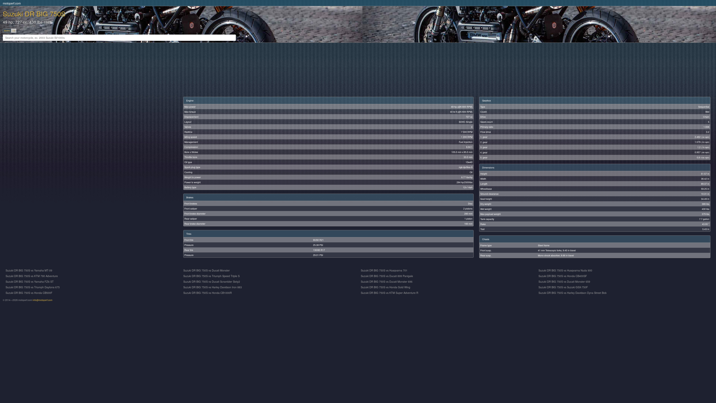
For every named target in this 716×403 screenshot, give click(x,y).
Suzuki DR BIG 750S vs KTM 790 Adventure (32, 276)
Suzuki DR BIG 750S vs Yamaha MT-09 (29, 270)
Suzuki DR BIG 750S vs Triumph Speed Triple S (211, 276)
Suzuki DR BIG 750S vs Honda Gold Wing (385, 287)
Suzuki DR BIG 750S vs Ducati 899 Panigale (387, 276)
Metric (7, 30)
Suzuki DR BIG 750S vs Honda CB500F (29, 293)
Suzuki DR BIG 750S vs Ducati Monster (206, 270)
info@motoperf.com (42, 300)
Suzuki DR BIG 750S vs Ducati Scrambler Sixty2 (211, 281)
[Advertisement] (117, 70)
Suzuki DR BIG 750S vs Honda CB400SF (562, 276)
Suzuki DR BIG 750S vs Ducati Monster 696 (386, 281)
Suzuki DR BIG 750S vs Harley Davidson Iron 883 (212, 287)
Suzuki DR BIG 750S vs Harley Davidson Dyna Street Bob (572, 293)
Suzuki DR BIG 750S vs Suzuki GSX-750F (563, 287)
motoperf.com (12, 3)
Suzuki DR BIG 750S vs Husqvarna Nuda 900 (565, 270)
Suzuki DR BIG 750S (34, 13)
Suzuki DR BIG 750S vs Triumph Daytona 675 (33, 287)
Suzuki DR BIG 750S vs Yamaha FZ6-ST (30, 281)
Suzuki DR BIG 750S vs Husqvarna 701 (384, 270)
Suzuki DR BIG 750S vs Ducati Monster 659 (564, 281)
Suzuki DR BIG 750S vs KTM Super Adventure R (389, 293)
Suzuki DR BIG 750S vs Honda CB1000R (207, 293)
